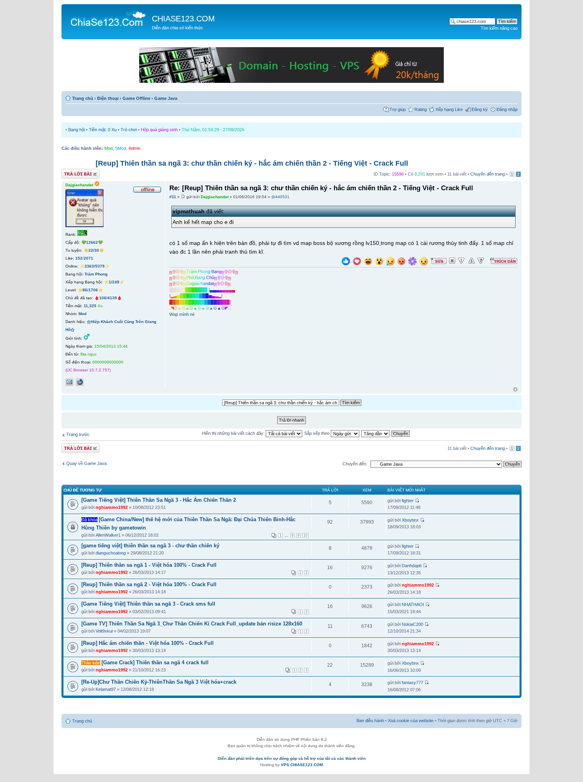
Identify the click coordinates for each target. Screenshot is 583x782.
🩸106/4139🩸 (108, 298)
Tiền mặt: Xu (103, 129)
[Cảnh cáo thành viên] (472, 261)
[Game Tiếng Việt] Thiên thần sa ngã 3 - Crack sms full (148, 604)
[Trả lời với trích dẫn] (504, 261)
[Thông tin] (481, 261)
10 (305, 535)
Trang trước (78, 434)
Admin (134, 148)
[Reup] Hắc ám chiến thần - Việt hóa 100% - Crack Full (147, 643)
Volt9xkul (104, 631)
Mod (108, 148)
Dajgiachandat (214, 197)
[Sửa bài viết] (438, 261)
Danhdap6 (412, 565)
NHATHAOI (413, 604)
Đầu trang (515, 390)
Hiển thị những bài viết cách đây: (234, 433)
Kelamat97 (106, 689)
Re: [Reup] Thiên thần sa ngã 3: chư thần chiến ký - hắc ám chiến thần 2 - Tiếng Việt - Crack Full (321, 188)
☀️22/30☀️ (94, 250)
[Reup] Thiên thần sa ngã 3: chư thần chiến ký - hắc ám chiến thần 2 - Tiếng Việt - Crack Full (252, 163)
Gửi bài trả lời (74, 172)
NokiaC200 (412, 624)
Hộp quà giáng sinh (159, 129)
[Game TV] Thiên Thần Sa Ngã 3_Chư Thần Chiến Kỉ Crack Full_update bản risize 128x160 (191, 624)
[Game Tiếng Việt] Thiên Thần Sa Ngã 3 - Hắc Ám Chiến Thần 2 (158, 500)
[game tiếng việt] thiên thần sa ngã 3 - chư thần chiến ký (150, 546)
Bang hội (76, 129)
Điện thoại (108, 98)
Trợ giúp (397, 109)
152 (78, 258)
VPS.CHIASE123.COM (302, 765)
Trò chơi (129, 129)
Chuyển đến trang (487, 174)
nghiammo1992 (112, 507)
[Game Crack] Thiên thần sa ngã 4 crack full (155, 662)
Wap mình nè (182, 314)
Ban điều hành (370, 720)
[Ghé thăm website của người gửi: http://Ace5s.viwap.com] (80, 382)
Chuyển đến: (355, 463)
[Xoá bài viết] (452, 261)
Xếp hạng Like (449, 109)
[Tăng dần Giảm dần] (375, 433)
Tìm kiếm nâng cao (499, 28)
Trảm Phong (95, 274)
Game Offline (136, 98)
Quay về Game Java (86, 463)
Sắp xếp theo (317, 433)
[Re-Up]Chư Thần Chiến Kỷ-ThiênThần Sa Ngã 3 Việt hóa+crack (158, 682)
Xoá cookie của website (410, 720)
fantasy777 (412, 682)
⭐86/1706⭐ (90, 290)
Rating (420, 109)
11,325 (90, 306)
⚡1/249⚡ (114, 282)
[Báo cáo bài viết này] (461, 261)
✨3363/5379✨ (94, 266)
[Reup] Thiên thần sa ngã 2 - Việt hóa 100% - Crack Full (149, 584)
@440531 (280, 197)
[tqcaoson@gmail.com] (69, 382)
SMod (120, 148)
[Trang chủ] (107, 18)
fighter (408, 500)
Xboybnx (410, 520)
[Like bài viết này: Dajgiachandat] (345, 262)
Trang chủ (82, 98)
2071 (88, 258)
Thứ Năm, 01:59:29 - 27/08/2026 (213, 129)
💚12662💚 (92, 242)
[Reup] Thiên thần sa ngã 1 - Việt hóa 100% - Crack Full (149, 565)
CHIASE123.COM (183, 18)
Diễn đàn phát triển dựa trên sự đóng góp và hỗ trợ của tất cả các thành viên (292, 758)
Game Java (165, 98)
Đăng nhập (507, 109)
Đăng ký (480, 109)
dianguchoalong (111, 553)
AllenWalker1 (108, 535)
